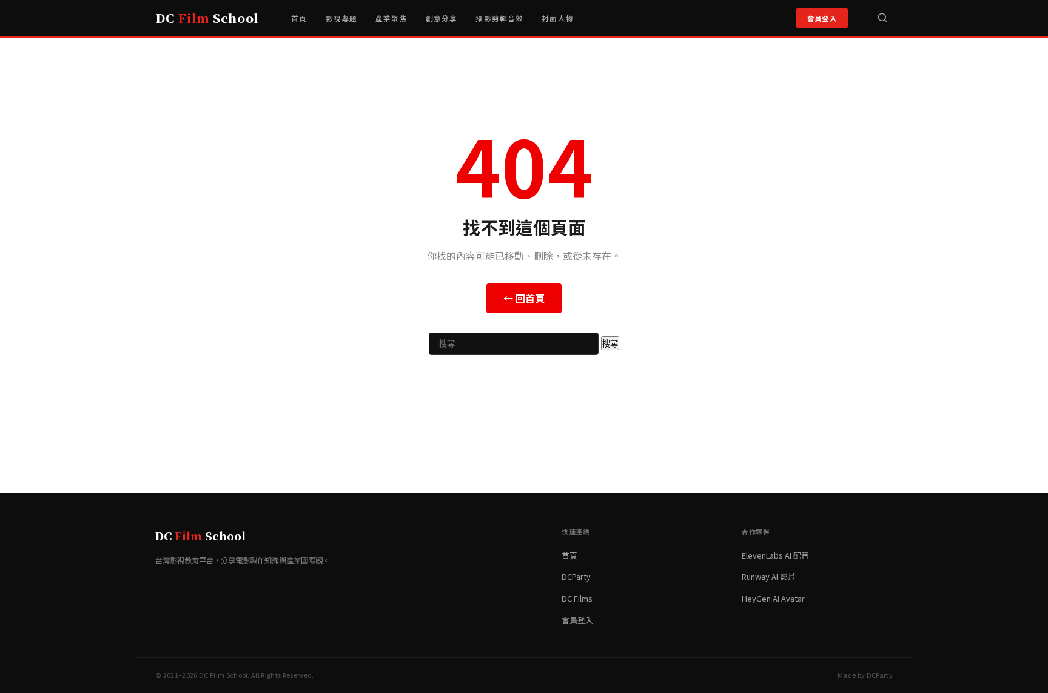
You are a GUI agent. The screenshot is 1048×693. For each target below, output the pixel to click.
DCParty (576, 576)
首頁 (299, 18)
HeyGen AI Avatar (773, 598)
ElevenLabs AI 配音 (775, 555)
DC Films (577, 598)
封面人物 (558, 18)
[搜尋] (882, 18)
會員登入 (822, 18)
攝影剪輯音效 (499, 18)
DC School (206, 18)
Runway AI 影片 (769, 576)
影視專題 (342, 18)
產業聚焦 (391, 18)
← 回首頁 (524, 298)
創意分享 (442, 18)
